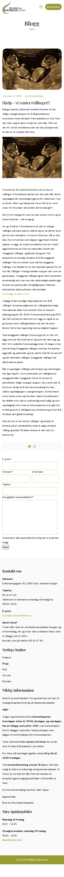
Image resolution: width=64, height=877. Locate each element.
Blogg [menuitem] (5, 663)
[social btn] (29, 446)
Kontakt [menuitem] (6, 681)
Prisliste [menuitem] (6, 657)
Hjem (32, 29)
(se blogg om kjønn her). (16, 294)
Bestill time (53, 6)
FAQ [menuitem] (4, 669)
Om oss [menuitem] (6, 675)
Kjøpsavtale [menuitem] (9, 796)
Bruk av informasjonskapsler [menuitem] (18, 802)
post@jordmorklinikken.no (17, 615)
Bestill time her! (12, 840)
